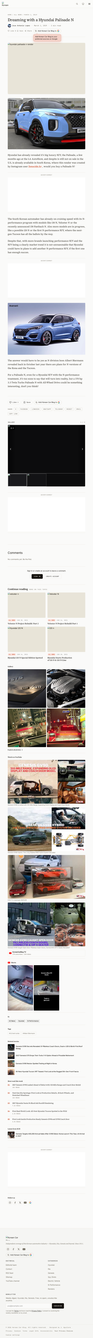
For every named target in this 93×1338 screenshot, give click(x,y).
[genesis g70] (27, 688)
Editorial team (11, 1265)
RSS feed (9, 1273)
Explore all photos (15, 750)
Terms (16, 1311)
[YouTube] (25, 1202)
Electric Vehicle (54, 1281)
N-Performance (33, 1021)
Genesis (51, 1273)
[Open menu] (89, 4)
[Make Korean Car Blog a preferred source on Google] (30, 1202)
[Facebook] (15, 1202)
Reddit (69, 409)
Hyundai (21, 1021)
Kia (49, 1269)
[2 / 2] (36, 480)
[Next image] (81, 449)
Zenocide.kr (35, 166)
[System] (83, 3)
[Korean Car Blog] (37, 4)
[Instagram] (10, 1202)
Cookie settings (13, 1335)
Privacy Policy (36, 1311)
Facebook (24, 409)
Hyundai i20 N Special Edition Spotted (25, 657)
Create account (52, 576)
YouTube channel (12, 1281)
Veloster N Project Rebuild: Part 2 (23, 623)
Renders (51, 1289)
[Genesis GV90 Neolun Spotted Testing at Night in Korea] (27, 728)
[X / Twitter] (20, 1202)
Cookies (17, 1331)
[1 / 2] (17, 480)
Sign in (37, 576)
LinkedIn (35, 409)
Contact (9, 1269)
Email (78, 409)
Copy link (13, 414)
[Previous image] (11, 449)
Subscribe (58, 1306)
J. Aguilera (66, 1327)
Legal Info (34, 1331)
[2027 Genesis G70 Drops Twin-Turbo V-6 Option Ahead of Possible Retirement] (66, 688)
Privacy (9, 1331)
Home (10, 15)
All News (18, 15)
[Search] (77, 3)
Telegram (59, 409)
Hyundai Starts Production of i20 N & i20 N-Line (59, 659)
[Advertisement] (46, 194)
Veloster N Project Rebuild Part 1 (62, 623)
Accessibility (46, 1331)
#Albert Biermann (29, 1033)
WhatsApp (47, 409)
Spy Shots (52, 1277)
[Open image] (46, 449)
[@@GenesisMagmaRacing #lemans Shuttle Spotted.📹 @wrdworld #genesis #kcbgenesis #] (46, 987)
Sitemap (9, 1277)
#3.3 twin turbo (14, 1033)
